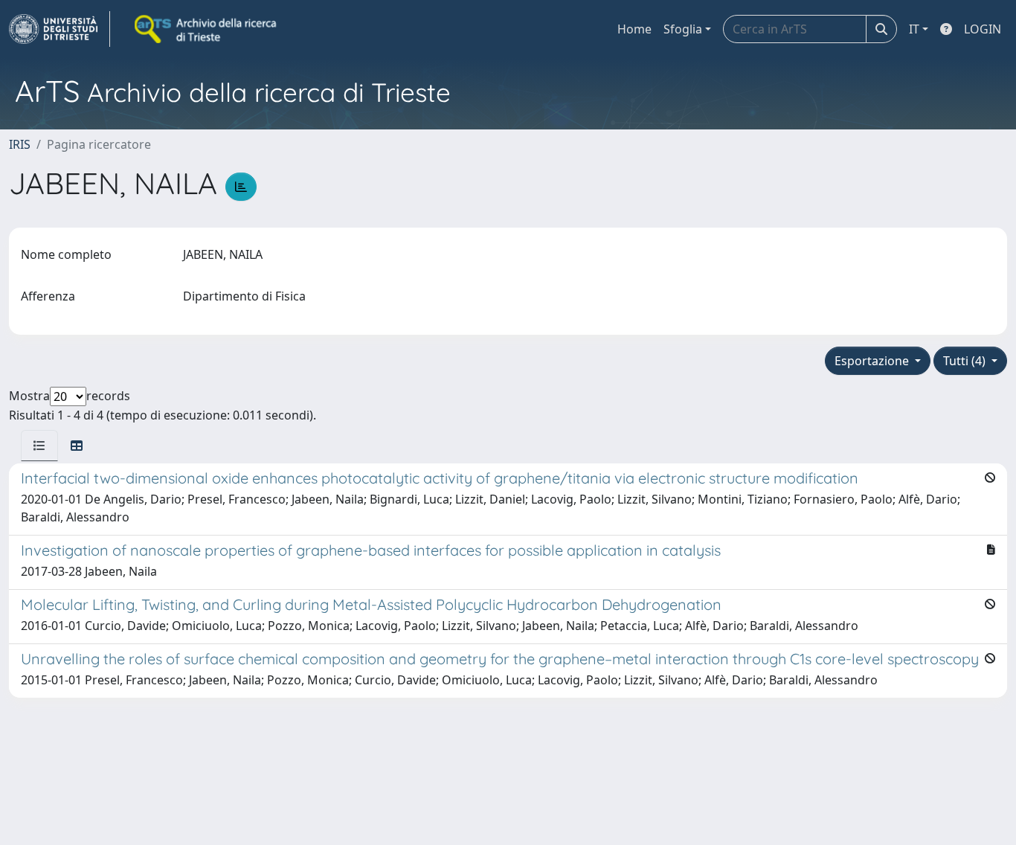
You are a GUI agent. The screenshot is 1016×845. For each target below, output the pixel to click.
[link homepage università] (207, 29)
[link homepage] (59, 29)
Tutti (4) (965, 361)
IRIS (19, 144)
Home (634, 29)
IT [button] (914, 29)
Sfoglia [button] (682, 29)
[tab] (39, 445)
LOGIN (982, 29)
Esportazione (873, 361)
